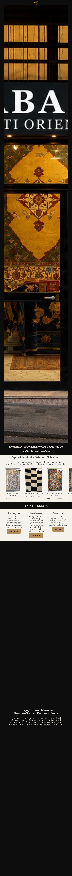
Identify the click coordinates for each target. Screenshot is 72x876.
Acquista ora (58, 529)
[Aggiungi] (40, 488)
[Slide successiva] (66, 484)
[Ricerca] (6, 3)
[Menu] (2, 3)
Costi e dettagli (14, 531)
